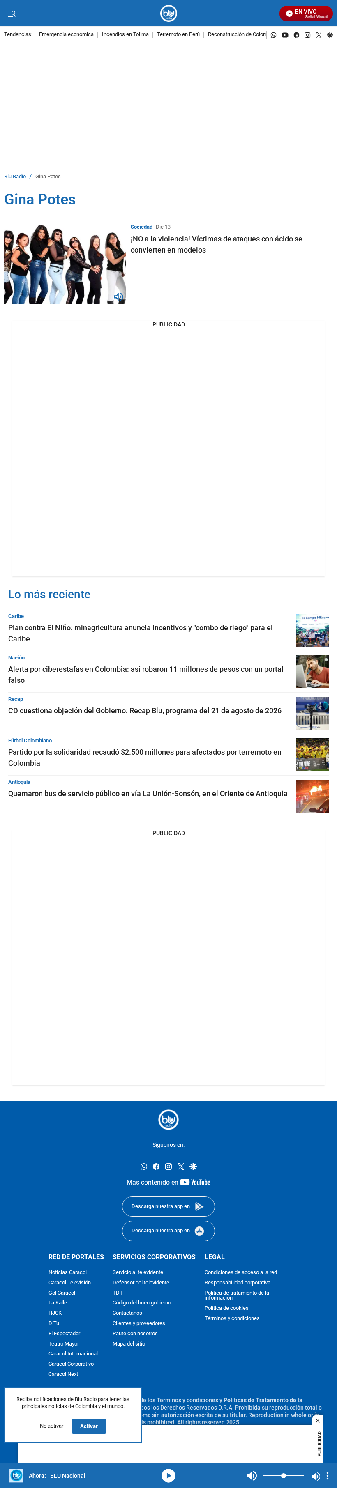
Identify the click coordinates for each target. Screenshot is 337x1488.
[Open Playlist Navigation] (327, 1476)
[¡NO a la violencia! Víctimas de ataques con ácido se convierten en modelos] (65, 264)
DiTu (53, 1323)
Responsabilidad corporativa (237, 1282)
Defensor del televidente (141, 1282)
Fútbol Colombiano (30, 740)
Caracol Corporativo (71, 1364)
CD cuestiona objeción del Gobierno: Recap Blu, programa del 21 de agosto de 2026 (145, 710)
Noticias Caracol (67, 1272)
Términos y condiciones (232, 1318)
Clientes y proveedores (139, 1323)
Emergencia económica (66, 35)
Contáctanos (127, 1313)
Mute (252, 1476)
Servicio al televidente (138, 1272)
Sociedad (141, 227)
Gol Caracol (61, 1292)
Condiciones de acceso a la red (241, 1272)
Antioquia (19, 782)
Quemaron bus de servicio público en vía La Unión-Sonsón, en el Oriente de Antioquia (148, 793)
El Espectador (64, 1333)
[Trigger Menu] (11, 13)
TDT (118, 1292)
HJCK (55, 1313)
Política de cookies (227, 1308)
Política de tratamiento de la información (237, 1295)
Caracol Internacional (73, 1354)
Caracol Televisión (69, 1282)
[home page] (168, 13)
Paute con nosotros (135, 1333)
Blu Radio (15, 176)
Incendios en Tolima (125, 35)
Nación (16, 657)
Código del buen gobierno (142, 1303)
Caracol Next (63, 1374)
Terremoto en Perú (178, 35)
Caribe (16, 616)
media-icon (168, 1475)
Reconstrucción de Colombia (241, 35)
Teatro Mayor (63, 1343)
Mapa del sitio (129, 1343)
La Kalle (57, 1303)
